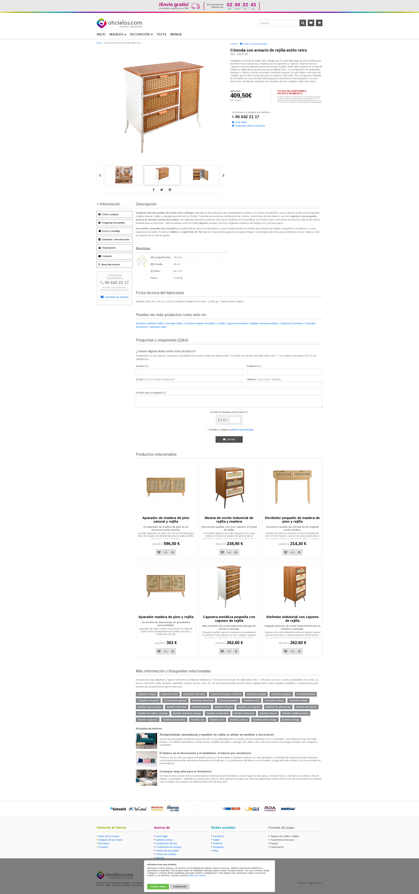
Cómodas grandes (228, 700)
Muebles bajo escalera (149, 707)
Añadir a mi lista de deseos (255, 44)
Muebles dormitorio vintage (187, 713)
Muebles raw (197, 719)
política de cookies (197, 875)
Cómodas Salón (173, 323)
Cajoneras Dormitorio (291, 323)
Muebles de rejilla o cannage (153, 713)
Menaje (176, 34)
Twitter (216, 839)
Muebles (116, 34)
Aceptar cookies (158, 886)
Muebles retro (217, 719)
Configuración (179, 886)
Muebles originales (147, 719)
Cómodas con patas (148, 700)
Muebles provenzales (174, 719)
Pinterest (217, 843)
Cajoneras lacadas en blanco (226, 694)
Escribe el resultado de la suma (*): (229, 412)
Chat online (241, 122)
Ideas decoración (110, 264)
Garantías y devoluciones (115, 239)
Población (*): (254, 366)
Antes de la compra (108, 836)
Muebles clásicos (224, 707)
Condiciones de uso (166, 843)
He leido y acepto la (231, 429)
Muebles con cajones (249, 707)
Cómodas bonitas (306, 694)
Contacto (106, 256)
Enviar (230, 439)
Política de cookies (165, 854)
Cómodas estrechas (202, 700)
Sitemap (159, 857)
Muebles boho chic (176, 707)
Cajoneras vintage (256, 694)
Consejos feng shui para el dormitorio (186, 771)
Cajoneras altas (169, 694)
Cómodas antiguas (281, 694)
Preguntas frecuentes (113, 222)
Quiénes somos (164, 839)
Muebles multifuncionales (295, 713)
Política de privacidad (167, 850)
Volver (235, 44)
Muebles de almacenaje (278, 707)
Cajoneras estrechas (194, 694)
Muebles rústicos (239, 719)
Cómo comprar (109, 214)
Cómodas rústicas (274, 700)
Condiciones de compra (168, 847)
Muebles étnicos (268, 713)
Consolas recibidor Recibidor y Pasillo (204, 323)
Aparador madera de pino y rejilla (165, 617)
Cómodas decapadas (175, 700)
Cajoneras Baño (157, 326)
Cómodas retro (251, 700)
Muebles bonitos (200, 707)
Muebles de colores (306, 707)
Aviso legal (161, 836)
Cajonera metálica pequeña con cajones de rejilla (229, 618)
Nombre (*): (142, 366)
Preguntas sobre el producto (250, 125)
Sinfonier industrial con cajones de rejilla (292, 618)
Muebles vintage (290, 719)
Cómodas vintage (298, 700)
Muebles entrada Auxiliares (264, 323)
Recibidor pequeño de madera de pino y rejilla (292, 519)
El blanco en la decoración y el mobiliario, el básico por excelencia (205, 753)
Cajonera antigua (147, 694)
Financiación (108, 247)
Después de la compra (110, 839)
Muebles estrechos (244, 713)
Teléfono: (264, 379)
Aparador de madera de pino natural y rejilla (165, 519)
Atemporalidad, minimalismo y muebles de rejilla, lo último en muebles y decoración (217, 734)
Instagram (218, 847)
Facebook (218, 836)
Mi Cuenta (103, 843)
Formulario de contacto (116, 297)
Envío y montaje (110, 231)
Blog (215, 850)
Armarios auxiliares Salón (150, 323)
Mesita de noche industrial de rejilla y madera (229, 519)
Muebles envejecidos (218, 713)
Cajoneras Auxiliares (238, 323)
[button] (166, 552)
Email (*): (155, 379)
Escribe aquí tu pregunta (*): (151, 392)
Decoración (140, 34)
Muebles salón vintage (265, 719)
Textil (161, 34)
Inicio (99, 43)
